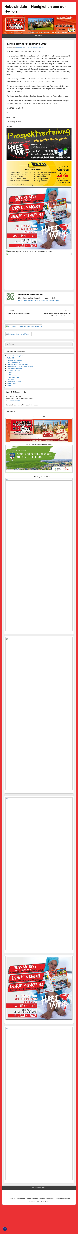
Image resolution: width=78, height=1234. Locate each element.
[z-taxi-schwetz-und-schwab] (39, 186)
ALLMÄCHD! (11, 358)
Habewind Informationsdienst (35, 47)
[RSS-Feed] (63, 1193)
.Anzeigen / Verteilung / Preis (15, 356)
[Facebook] (54, 1193)
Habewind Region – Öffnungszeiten (17, 364)
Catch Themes (45, 1201)
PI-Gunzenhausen (14, 373)
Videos (9, 385)
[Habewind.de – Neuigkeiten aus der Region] (39, 33)
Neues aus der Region (13, 371)
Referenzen (10, 379)
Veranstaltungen (11, 383)
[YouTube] (58, 1193)
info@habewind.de (15, 401)
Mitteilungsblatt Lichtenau (14, 368)
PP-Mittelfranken (14, 377)
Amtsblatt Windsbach (13, 362)
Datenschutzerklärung (63, 1198)
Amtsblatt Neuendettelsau (14, 360)
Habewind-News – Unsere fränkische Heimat (20, 366)
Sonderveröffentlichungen (14, 381)
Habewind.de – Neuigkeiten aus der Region (35, 9)
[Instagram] (67, 1193)
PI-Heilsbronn (13, 375)
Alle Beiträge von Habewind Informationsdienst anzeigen (39, 300)
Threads (72, 1193)
